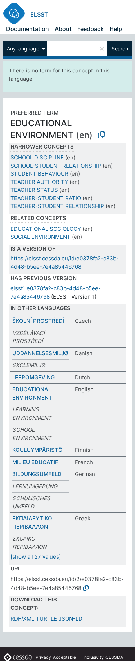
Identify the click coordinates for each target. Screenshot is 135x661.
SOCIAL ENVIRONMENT (40, 236)
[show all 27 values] (35, 556)
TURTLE (46, 618)
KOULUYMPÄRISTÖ (37, 449)
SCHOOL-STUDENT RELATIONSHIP (55, 165)
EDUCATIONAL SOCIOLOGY (45, 228)
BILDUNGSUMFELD (37, 474)
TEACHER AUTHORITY (39, 182)
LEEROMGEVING (33, 377)
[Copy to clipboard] (101, 134)
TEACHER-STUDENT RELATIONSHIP (57, 206)
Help (115, 28)
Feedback (90, 28)
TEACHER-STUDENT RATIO (45, 198)
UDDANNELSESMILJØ (40, 353)
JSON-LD (70, 618)
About (63, 28)
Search (120, 48)
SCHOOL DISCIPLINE (37, 157)
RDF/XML (22, 618)
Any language (24, 48)
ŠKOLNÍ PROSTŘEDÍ (38, 320)
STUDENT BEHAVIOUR (39, 173)
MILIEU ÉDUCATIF (35, 462)
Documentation (27, 28)
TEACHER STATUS (34, 189)
